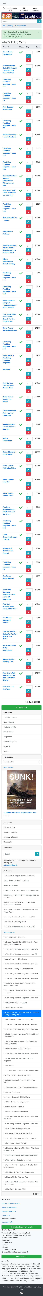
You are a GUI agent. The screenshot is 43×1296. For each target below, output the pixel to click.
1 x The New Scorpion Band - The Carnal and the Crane (21, 1117)
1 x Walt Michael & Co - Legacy (15, 1003)
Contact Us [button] (22, 1257)
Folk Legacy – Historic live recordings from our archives (21, 896)
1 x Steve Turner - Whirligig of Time (17, 1102)
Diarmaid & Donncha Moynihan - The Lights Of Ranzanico (9, 594)
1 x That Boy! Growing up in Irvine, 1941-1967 (21, 1155)
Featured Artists (10, 727)
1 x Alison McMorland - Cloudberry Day (19, 1019)
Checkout (24, 11)
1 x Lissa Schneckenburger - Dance (17, 1129)
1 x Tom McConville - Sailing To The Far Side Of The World (21, 1166)
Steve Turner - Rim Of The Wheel (8, 399)
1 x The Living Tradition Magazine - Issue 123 (21, 949)
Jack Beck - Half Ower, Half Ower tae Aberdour (9, 192)
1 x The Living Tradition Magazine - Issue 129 (21, 974)
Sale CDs (7, 746)
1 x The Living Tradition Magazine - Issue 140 (21, 978)
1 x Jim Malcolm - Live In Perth (15, 937)
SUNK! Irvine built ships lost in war (20, 812)
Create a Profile (7, 1222)
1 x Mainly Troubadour (12, 1092)
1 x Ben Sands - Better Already (15, 1143)
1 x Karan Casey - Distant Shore (16, 1112)
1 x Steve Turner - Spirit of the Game (17, 1049)
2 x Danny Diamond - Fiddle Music (17, 1097)
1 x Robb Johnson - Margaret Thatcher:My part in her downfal (21, 1035)
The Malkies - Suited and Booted (8, 620)
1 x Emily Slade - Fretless (13, 1007)
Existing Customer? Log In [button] (22, 1227)
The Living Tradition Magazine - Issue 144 (19, 917)
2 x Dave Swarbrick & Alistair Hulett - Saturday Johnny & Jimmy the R (21, 1013)
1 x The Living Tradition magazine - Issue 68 (20, 964)
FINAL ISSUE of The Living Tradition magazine (21, 890)
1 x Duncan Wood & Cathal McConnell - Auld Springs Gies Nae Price (20, 943)
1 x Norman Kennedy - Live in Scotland (18, 969)
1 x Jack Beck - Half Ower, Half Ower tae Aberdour (19, 991)
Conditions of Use (10, 832)
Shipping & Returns (11, 837)
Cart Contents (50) (11, 9)
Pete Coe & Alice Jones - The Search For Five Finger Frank (21, 911)
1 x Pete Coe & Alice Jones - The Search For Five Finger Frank (20, 1042)
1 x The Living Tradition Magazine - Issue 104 (21, 1124)
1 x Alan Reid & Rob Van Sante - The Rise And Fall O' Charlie (21, 1183)
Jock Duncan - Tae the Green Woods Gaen (8, 385)
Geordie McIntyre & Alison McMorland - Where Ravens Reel (9, 180)
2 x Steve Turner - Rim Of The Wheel (17, 1075)
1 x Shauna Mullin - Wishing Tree (16, 1177)
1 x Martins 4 (8, 1065)
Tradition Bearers (10, 717)
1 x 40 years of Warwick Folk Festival (18, 1133)
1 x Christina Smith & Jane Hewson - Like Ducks (19, 1081)
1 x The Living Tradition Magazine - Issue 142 (21, 998)
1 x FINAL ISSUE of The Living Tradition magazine (18, 1059)
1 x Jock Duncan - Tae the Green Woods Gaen (21, 1070)
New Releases (9, 722)
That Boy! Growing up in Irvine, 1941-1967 (9, 606)
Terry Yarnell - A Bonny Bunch (15, 922)
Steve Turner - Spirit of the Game (16, 881)
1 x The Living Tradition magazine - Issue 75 (20, 954)
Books (6, 751)
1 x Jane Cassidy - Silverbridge (15, 959)
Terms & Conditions (9, 1207)
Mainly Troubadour (11, 885)
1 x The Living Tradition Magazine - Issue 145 (21, 1053)
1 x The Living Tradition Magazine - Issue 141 (20, 1024)
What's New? (8, 768)
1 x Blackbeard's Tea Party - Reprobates (19, 1172)
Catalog (10, 26)
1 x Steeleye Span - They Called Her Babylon (21, 1087)
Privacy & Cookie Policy (11, 1203)
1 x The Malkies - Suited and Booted (17, 1160)
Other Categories (10, 741)
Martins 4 (6, 369)
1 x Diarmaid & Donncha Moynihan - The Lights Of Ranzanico (21, 1149)
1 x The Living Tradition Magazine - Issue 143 (21, 1029)
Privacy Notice (9, 827)
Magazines (8, 737)
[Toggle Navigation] (4, 3)
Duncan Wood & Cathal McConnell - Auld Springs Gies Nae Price (19, 903)
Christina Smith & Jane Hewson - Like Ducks (9, 413)
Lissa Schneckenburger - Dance (10, 537)
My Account (35, 9)
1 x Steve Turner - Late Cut (14, 1107)
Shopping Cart (9, 932)
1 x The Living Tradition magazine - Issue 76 (20, 1138)
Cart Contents (20, 26)
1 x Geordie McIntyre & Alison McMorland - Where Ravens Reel (20, 984)
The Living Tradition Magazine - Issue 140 (19, 927)
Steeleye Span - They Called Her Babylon (9, 426)
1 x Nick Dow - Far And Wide (15, 1189)
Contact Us (8, 842)
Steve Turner (8, 732)
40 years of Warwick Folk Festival (8, 550)
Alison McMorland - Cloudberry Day (9, 261)
